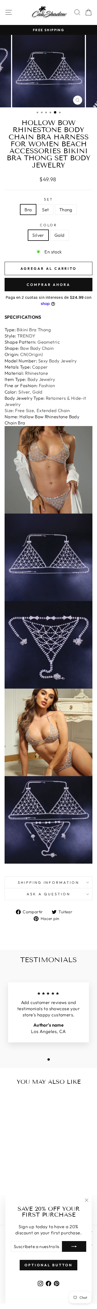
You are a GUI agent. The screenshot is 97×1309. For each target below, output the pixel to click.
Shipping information (48, 882)
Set (48, 199)
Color (48, 225)
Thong (65, 209)
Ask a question (48, 894)
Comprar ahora (48, 284)
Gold (59, 235)
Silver (38, 235)
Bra (28, 209)
